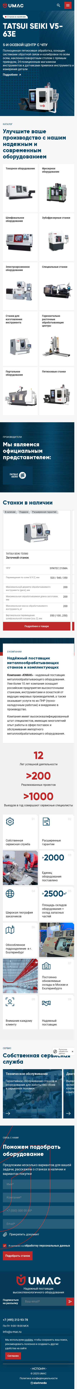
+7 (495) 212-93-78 (15, 1320)
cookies (28, 1339)
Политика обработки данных (63, 1051)
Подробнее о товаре (37, 626)
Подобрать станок (17, 1255)
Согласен (13, 1355)
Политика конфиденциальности (38, 1378)
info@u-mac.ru (12, 1331)
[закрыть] (72, 1051)
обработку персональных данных (47, 1245)
